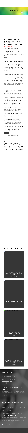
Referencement (17, 140)
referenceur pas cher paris (15, 149)
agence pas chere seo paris (12, 142)
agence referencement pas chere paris (13, 144)
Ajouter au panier (12, 135)
